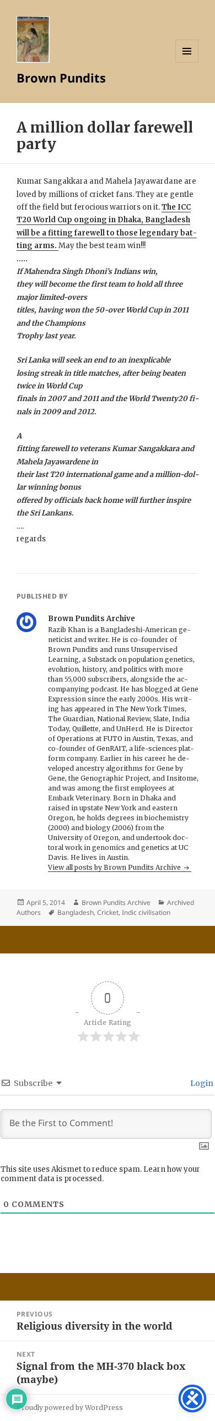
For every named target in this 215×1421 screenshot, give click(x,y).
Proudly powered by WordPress (70, 1407)
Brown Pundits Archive (116, 902)
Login (201, 1083)
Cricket (108, 912)
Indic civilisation (146, 912)
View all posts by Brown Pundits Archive (115, 867)
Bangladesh (75, 912)
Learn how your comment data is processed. (100, 1174)
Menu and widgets (187, 62)
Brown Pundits (61, 77)
